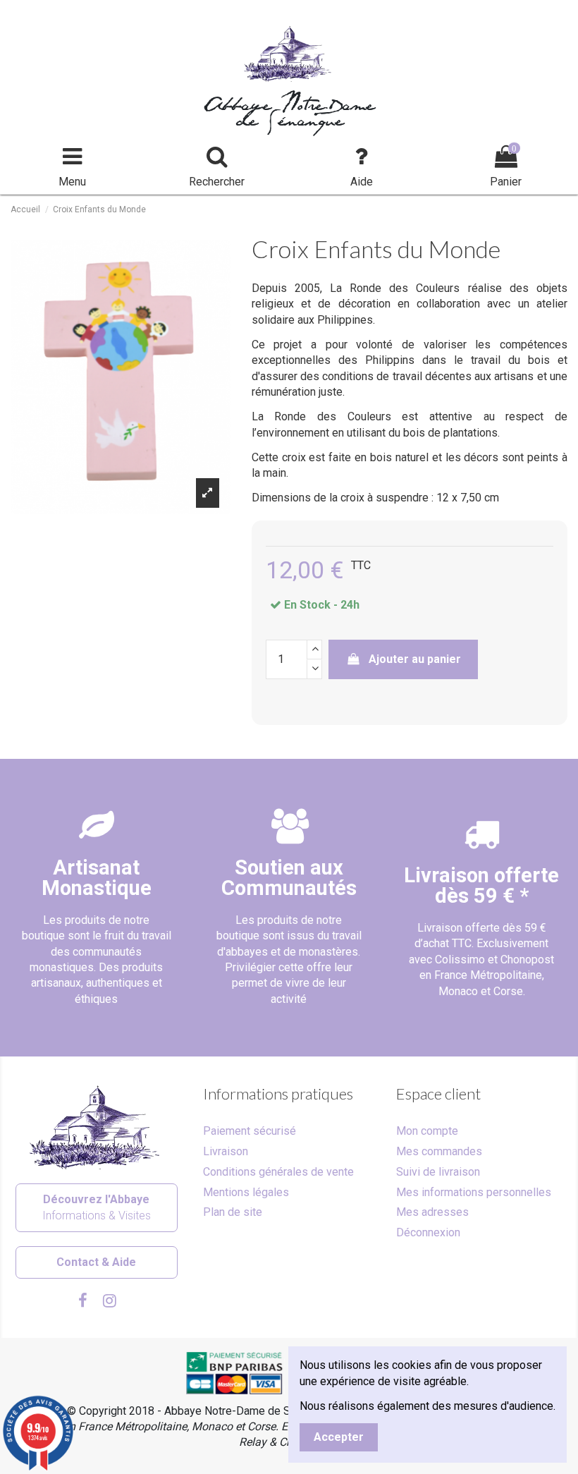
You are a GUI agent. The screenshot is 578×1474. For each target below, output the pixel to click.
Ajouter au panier (415, 659)
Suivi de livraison (438, 1171)
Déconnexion (428, 1232)
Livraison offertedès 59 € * (481, 885)
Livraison (225, 1151)
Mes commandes (439, 1151)
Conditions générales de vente (278, 1171)
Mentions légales (246, 1192)
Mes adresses (432, 1212)
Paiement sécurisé (249, 1131)
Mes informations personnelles (473, 1192)
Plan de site (232, 1212)
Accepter (339, 1437)
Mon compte (427, 1131)
